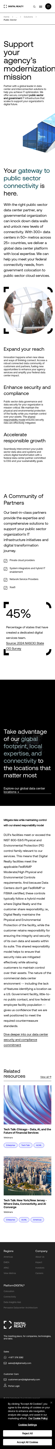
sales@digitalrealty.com (19, 1363)
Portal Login (14, 1386)
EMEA (6, 1262)
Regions (8, 1251)
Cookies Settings (27, 1424)
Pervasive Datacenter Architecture (21, 1307)
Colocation (9, 1291)
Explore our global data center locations (24, 790)
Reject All (27, 1433)
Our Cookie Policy (38, 1418)
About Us (39, 1257)
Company (41, 1251)
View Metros (10, 1273)
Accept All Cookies (27, 1442)
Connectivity (10, 1296)
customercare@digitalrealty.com (24, 1379)
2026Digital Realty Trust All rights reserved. (23, 1398)
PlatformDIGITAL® (14, 1285)
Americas (8, 1257)
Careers (39, 1273)
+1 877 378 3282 (15, 1357)
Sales (6, 1351)
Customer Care (11, 1374)
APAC (6, 1268)
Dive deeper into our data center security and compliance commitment (26, 1039)
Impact (38, 1262)
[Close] (51, 1402)
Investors (39, 1268)
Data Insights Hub (12, 1302)
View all (44, 1077)
